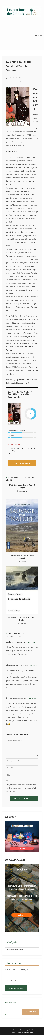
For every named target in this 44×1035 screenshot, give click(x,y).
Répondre (31, 642)
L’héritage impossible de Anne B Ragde (22, 486)
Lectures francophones (17, 81)
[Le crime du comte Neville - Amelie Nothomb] (14, 414)
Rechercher (10, 1002)
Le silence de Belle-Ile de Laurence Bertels (22, 618)
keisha (8, 641)
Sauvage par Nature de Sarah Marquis (22, 556)
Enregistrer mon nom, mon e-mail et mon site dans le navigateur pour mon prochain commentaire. (21, 788)
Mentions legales (15, 1032)
